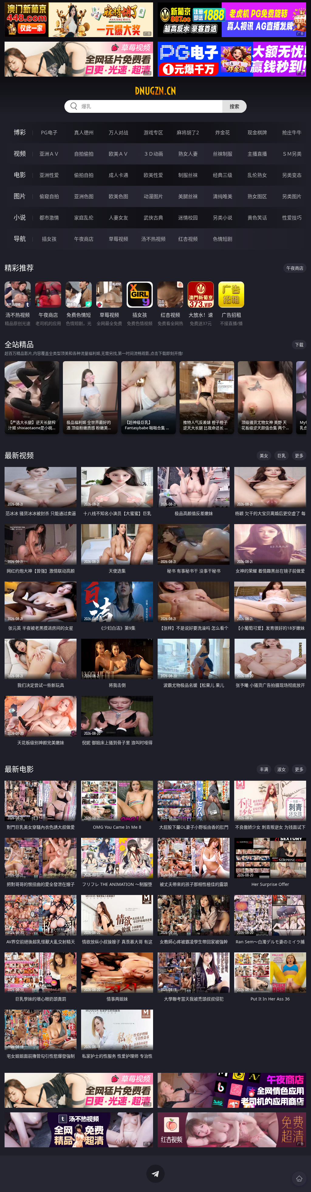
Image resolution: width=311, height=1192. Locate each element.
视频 (20, 154)
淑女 (281, 769)
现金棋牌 (257, 132)
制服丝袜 (188, 175)
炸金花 (222, 132)
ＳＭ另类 (292, 153)
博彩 (20, 132)
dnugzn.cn (155, 91)
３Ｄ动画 (153, 153)
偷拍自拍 (84, 175)
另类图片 (292, 196)
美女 (264, 455)
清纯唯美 (222, 196)
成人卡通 (118, 175)
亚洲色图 (84, 196)
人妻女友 (118, 217)
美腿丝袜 (188, 196)
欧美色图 (118, 196)
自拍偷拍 (84, 153)
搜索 (234, 106)
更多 (299, 455)
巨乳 (281, 455)
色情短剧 (222, 239)
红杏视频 (188, 239)
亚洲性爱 (49, 175)
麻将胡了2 (188, 132)
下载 (299, 344)
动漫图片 (153, 196)
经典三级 (222, 175)
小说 (20, 217)
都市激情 (49, 217)
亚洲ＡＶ (49, 153)
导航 (20, 239)
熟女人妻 (188, 153)
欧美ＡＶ (118, 153)
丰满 (264, 769)
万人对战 (118, 132)
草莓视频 (118, 239)
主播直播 (257, 153)
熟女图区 (257, 196)
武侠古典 (153, 217)
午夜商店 (84, 239)
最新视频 (19, 455)
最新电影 (19, 769)
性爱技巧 (292, 217)
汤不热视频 (153, 239)
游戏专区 (153, 132)
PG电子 (49, 132)
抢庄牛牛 (292, 132)
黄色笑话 (257, 217)
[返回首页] (299, 1178)
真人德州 (84, 132)
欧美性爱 (153, 175)
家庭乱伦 (84, 217)
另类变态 (292, 175)
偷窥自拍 (49, 196)
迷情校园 (188, 217)
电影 (20, 175)
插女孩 (49, 239)
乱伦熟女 (257, 175)
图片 (20, 196)
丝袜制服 (222, 153)
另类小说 (222, 217)
